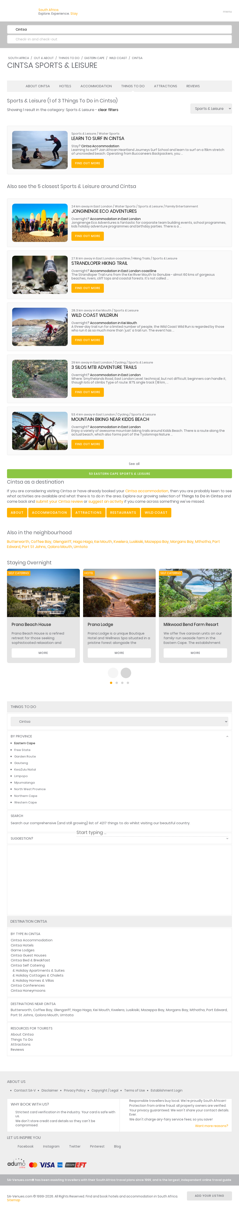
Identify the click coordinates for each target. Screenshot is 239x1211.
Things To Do (69, 58)
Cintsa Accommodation (100, 146)
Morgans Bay (181, 541)
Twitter (75, 1146)
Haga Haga (83, 541)
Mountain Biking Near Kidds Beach (110, 419)
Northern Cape (25, 796)
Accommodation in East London (115, 219)
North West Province (30, 789)
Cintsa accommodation (146, 491)
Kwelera (121, 541)
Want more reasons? (211, 1126)
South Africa (18, 58)
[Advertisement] (119, 896)
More (43, 653)
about (17, 512)
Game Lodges (23, 950)
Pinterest (97, 1146)
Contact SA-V (25, 1090)
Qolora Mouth (59, 546)
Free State (22, 750)
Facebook (26, 1146)
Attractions (165, 86)
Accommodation (96, 86)
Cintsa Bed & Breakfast (30, 960)
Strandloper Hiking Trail (99, 263)
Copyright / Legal (104, 1090)
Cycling (120, 362)
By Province (21, 736)
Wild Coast (118, 58)
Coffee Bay (41, 541)
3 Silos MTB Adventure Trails (104, 367)
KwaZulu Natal (25, 769)
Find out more (87, 163)
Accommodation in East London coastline (123, 271)
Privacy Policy (75, 1090)
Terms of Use (134, 1090)
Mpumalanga (24, 782)
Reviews (193, 86)
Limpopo (21, 776)
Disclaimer (50, 1090)
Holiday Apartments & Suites (40, 970)
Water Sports (109, 133)
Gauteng (21, 763)
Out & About (44, 58)
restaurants (123, 512)
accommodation (49, 512)
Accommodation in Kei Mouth (113, 323)
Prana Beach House (31, 624)
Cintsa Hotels (22, 945)
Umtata (81, 546)
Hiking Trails (141, 258)
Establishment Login (167, 1090)
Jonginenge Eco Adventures (104, 211)
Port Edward (216, 1010)
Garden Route (25, 756)
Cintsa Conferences (28, 985)
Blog (117, 1146)
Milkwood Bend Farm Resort (191, 624)
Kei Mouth (103, 541)
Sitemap (13, 1200)
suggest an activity (105, 501)
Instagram (51, 1146)
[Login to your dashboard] (199, 11)
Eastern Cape (94, 58)
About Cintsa (38, 86)
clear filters (108, 109)
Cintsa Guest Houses (28, 955)
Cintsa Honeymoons (28, 990)
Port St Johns (34, 546)
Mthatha (203, 541)
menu (219, 11)
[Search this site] (191, 11)
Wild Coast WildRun (94, 315)
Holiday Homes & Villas (35, 980)
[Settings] (207, 11)
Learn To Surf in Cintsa (97, 138)
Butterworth (18, 541)
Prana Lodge (100, 624)
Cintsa (137, 58)
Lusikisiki (136, 541)
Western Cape (25, 802)
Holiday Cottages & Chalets (39, 975)
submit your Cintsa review (59, 501)
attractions (88, 512)
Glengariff (62, 541)
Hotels (65, 86)
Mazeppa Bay (157, 541)
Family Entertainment (181, 206)
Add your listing (209, 1196)
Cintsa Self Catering (28, 965)
